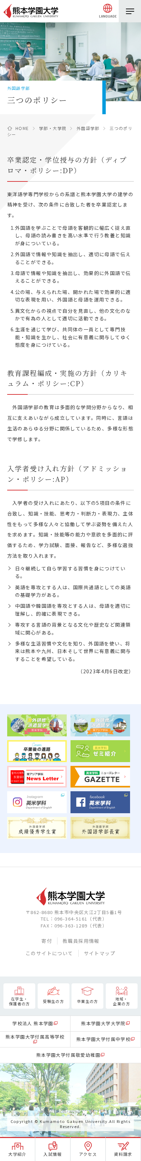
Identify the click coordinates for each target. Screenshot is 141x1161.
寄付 (46, 940)
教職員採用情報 (81, 940)
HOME (22, 128)
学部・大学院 (52, 128)
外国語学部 (88, 128)
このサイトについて (49, 953)
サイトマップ (99, 953)
